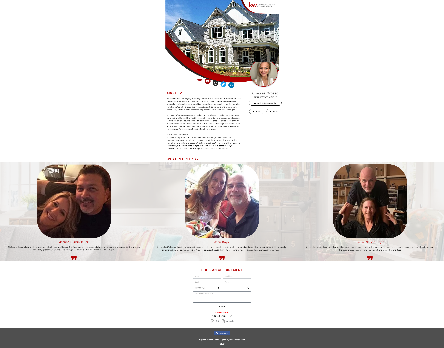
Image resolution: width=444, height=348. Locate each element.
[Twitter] (223, 84)
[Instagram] (215, 83)
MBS (231, 340)
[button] (222, 333)
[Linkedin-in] (231, 85)
